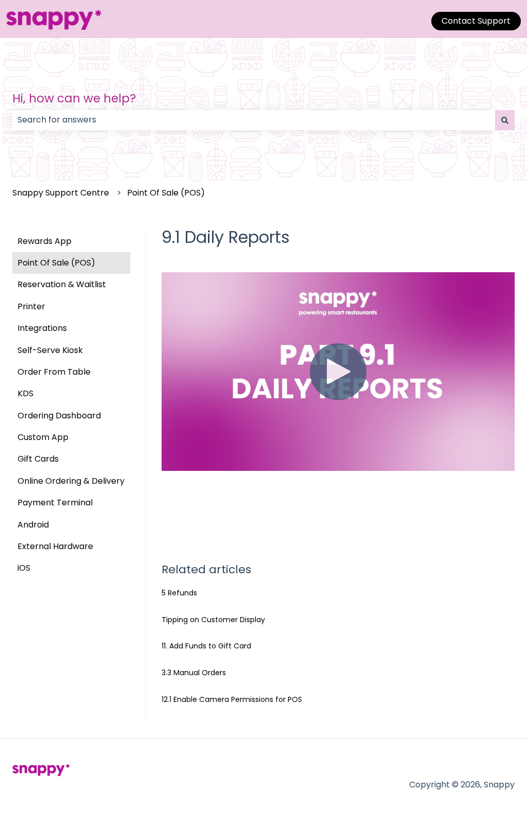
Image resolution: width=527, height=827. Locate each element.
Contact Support (476, 21)
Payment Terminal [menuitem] (55, 502)
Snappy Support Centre (60, 193)
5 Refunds (179, 593)
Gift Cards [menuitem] (38, 459)
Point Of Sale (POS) (166, 193)
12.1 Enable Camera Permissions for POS (232, 699)
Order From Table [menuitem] (54, 372)
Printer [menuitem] (31, 306)
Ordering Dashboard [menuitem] (59, 415)
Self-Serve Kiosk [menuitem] (50, 350)
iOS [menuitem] (23, 568)
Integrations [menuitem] (42, 328)
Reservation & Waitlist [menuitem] (61, 284)
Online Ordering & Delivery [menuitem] (71, 481)
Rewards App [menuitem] (44, 241)
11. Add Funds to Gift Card (206, 646)
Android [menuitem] (33, 525)
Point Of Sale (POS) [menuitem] (56, 263)
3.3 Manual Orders (194, 672)
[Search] (505, 120)
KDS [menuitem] (25, 393)
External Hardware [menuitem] (55, 546)
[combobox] (253, 120)
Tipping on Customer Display (213, 619)
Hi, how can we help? (74, 98)
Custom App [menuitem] (42, 437)
